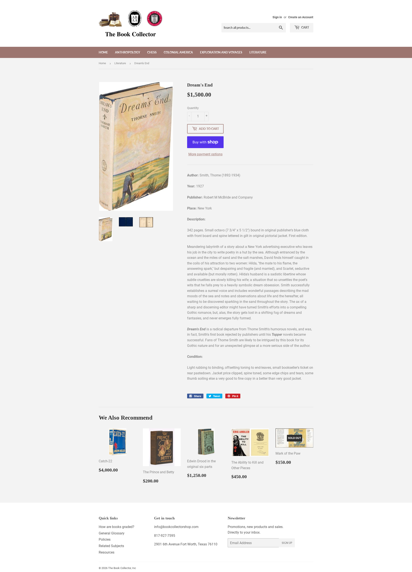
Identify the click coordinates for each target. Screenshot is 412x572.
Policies (105, 539)
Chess (152, 52)
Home (103, 52)
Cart (305, 27)
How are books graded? (116, 527)
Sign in (277, 17)
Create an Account (300, 17)
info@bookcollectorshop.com (176, 527)
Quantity (193, 108)
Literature (258, 52)
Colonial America (178, 52)
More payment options (205, 154)
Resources (106, 552)
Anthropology (127, 52)
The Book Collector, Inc (122, 568)
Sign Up (287, 543)
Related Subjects (111, 546)
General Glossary (111, 533)
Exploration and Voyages (221, 52)
